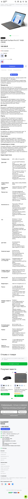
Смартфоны (3, 454)
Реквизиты (3, 464)
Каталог (6, 4)
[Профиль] (20, 1)
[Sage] (8, 386)
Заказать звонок (5, 429)
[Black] (4, 386)
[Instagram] (2, 484)
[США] (2, 61)
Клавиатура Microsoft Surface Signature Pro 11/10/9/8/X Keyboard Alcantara (20, 390)
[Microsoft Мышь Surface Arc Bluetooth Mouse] (7, 378)
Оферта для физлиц (5, 466)
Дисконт (2, 460)
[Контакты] (18, 1)
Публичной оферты (14, 415)
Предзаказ (12, 66)
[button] (10, 35)
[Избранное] (25, 66)
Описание (15, 74)
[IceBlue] (6, 386)
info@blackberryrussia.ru (7, 432)
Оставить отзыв (14, 364)
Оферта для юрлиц (5, 468)
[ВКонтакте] (12, 484)
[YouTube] (9, 484)
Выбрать (6, 394)
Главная (2, 4)
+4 (10, 385)
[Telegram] (5, 484)
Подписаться (22, 412)
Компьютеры (11, 4)
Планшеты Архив (19, 4)
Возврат (2, 471)
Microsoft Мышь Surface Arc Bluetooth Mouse (7, 390)
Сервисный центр (4, 469)
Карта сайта (19, 490)
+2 (24, 385)
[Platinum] (2, 55)
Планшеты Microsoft (17, 70)
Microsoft (10, 70)
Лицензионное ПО (5, 456)
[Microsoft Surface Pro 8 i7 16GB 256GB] (14, 20)
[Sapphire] (22, 386)
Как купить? (3, 473)
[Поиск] (15, 1)
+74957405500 (5, 426)
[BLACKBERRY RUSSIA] (5, 1)
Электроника (3, 458)
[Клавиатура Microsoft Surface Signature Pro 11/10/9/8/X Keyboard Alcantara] (20, 378)
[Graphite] (5, 55)
